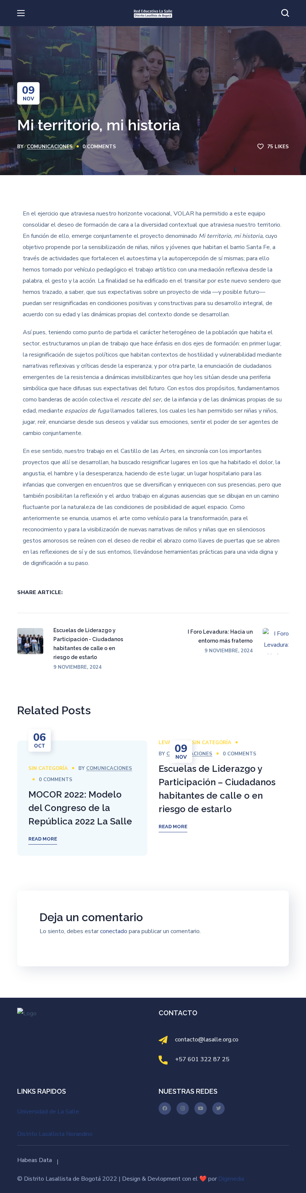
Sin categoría (48, 768)
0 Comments (99, 146)
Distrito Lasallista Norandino (55, 1134)
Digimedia (231, 1179)
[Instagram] (183, 1108)
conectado (113, 931)
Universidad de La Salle (48, 1111)
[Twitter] (218, 1108)
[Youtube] (200, 1108)
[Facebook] (165, 1108)
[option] (82, 798)
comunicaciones (50, 146)
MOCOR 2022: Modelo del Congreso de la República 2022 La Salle (80, 808)
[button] (285, 13)
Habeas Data (34, 1160)
